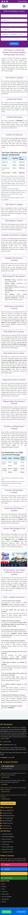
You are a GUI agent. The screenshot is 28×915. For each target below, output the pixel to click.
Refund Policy (5, 899)
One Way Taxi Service (7, 834)
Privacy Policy (5, 894)
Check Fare (14, 43)
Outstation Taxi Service (7, 841)
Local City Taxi (5, 844)
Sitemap (4, 901)
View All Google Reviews (8, 803)
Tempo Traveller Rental (7, 846)
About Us (4, 886)
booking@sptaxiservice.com (9, 744)
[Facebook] (2, 1)
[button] (22, 1)
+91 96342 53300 (6, 741)
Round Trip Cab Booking (8, 836)
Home (3, 884)
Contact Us (4, 891)
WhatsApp (7, 912)
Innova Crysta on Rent (7, 849)
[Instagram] (7, 1)
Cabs (3, 889)
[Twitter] (4, 1)
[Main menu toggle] (24, 6)
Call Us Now (21, 912)
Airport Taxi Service (6, 839)
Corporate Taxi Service (7, 851)
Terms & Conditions (6, 896)
